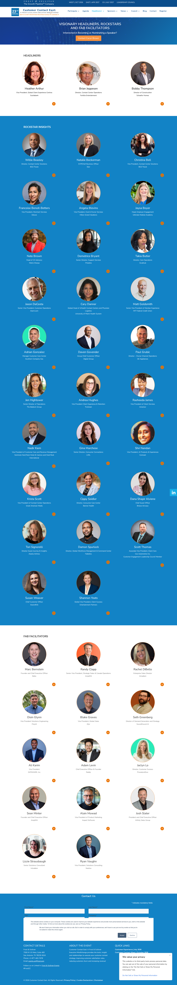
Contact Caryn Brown (88, 38)
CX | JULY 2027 (108, 2)
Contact (153, 11)
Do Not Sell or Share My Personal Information (139, 975)
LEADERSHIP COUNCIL (126, 2)
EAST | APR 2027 (92, 2)
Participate (72, 11)
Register (163, 11)
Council (134, 11)
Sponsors (111, 11)
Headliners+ (97, 11)
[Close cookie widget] (169, 955)
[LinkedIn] (173, 492)
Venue (123, 11)
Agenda (85, 11)
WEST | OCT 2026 (76, 2)
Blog (145, 11)
